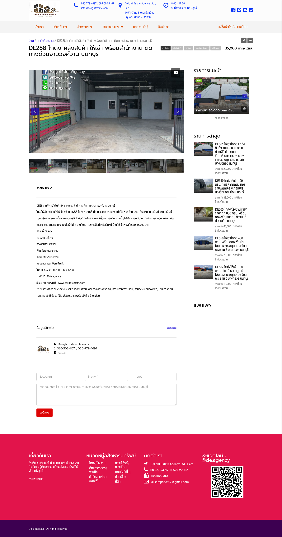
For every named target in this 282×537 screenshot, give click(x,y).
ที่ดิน (117, 482)
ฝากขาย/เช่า (84, 27)
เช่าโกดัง (188, 48)
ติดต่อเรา (163, 27)
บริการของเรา (110, 27)
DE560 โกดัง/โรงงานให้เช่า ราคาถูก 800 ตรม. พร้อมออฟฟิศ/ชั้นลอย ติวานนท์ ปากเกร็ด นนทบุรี (231, 215)
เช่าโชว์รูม (244, 81)
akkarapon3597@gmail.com (170, 482)
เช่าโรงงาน (215, 48)
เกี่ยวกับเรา (60, 27)
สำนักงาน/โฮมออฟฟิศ (97, 479)
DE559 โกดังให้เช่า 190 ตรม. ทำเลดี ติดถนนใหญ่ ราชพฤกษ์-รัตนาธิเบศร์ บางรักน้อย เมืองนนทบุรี (230, 186)
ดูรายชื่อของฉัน (171, 328)
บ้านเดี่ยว (120, 477)
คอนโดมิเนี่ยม (123, 472)
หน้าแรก (39, 27)
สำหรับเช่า (165, 48)
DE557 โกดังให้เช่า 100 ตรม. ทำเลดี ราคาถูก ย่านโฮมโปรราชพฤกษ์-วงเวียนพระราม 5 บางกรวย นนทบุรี (232, 272)
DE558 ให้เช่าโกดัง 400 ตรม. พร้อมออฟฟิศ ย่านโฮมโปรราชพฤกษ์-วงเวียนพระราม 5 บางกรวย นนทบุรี (232, 244)
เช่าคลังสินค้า (177, 48)
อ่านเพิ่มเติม (35, 479)
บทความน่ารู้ (140, 27)
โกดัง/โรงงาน (97, 463)
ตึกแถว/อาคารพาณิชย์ (98, 470)
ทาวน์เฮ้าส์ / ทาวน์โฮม (122, 465)
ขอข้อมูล (44, 413)
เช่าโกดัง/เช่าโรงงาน (202, 48)
